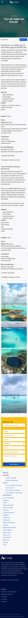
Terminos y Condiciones (7, 614)
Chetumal (6, 510)
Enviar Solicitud (14, 464)
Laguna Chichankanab (9, 527)
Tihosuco (5, 542)
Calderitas (6, 515)
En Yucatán (4, 596)
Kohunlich (5, 525)
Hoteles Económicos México (9, 592)
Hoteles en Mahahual (11, 480)
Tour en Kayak (9, 488)
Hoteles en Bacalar (10, 478)
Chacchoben (6, 520)
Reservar (23, 39)
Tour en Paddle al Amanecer (13, 485)
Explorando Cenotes (7, 594)
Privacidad (17, 614)
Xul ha (4, 545)
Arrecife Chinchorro (8, 512)
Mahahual (6, 500)
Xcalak (5, 503)
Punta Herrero (7, 537)
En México (4, 601)
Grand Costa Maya (8, 498)
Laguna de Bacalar (8, 505)
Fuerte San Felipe (8, 507)
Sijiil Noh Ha (6, 540)
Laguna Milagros (7, 530)
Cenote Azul (6, 517)
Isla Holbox (4, 599)
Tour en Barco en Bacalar (12, 490)
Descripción (4, 39)
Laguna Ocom (7, 535)
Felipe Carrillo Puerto (9, 522)
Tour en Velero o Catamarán (13, 493)
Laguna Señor (7, 532)
